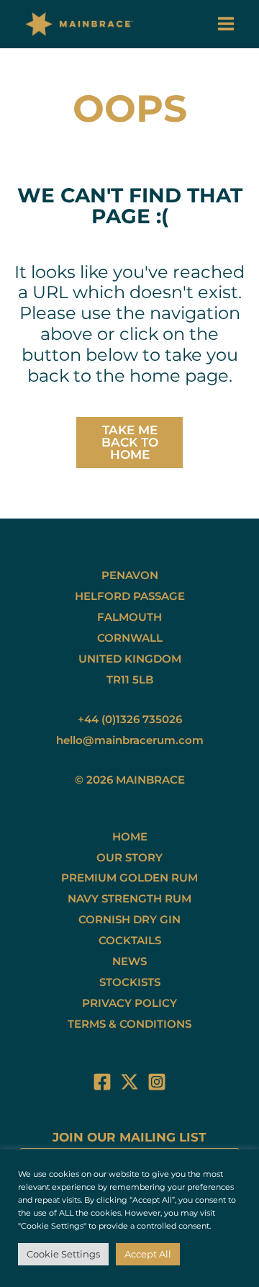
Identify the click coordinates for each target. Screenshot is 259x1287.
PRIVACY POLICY (129, 1003)
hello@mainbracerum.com (130, 740)
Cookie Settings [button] (63, 1254)
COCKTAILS (130, 940)
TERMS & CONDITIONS (129, 1024)
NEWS (129, 961)
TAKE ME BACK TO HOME (129, 442)
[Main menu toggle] (226, 24)
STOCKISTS (129, 982)
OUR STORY (129, 857)
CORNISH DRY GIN (129, 919)
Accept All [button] (147, 1254)
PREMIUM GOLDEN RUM (129, 877)
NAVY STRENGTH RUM (129, 898)
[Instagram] (156, 1081)
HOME (129, 836)
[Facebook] (102, 1081)
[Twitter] (129, 1081)
